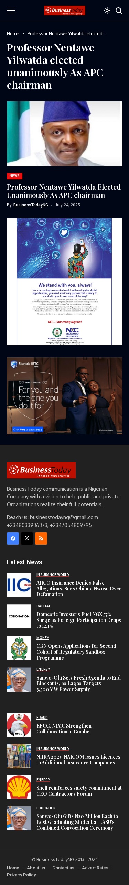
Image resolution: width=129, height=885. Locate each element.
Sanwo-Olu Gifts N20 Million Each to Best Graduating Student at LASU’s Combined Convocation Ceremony (77, 822)
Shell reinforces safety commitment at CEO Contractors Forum (79, 791)
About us (36, 867)
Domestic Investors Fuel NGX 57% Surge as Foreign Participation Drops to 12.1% (78, 620)
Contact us (63, 867)
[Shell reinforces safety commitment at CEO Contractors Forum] (19, 787)
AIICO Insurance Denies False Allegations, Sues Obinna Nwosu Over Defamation (78, 588)
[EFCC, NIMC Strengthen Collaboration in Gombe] (19, 725)
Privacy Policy (21, 874)
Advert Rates (95, 867)
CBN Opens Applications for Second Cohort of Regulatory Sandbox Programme (76, 652)
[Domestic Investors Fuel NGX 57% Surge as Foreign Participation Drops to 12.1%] (19, 616)
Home (13, 33)
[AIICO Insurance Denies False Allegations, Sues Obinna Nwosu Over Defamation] (19, 585)
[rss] (41, 538)
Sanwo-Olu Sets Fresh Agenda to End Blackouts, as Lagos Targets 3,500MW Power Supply (78, 683)
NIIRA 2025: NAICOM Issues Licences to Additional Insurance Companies (78, 759)
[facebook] (13, 538)
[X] (27, 538)
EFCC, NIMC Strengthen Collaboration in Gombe (64, 728)
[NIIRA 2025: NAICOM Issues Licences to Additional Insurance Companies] (19, 756)
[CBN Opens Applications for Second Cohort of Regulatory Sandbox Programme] (19, 648)
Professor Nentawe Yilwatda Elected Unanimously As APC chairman (64, 191)
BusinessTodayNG (30, 205)
